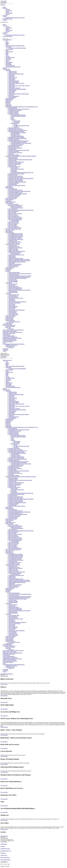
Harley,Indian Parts (10, 199)
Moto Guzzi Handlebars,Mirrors (15, 219)
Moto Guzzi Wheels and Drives (14, 227)
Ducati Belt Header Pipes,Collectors (18, 132)
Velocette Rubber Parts (13, 292)
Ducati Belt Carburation (13, 112)
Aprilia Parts (8, 70)
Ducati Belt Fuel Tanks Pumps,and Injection (17, 138)
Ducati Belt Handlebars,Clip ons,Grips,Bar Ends (21, 143)
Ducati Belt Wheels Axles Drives (15, 152)
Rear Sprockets (17, 122)
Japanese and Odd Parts (11, 315)
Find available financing (5, 859)
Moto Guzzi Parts (9, 203)
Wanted (7, 11)
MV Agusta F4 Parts (10, 230)
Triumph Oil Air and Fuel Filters (15, 264)
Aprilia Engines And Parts (13, 80)
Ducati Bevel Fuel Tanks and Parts (15, 179)
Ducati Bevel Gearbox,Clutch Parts (15, 180)
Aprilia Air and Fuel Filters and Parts (16, 73)
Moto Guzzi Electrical (12, 214)
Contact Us (5, 15)
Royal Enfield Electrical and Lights (15, 234)
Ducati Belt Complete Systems (17, 136)
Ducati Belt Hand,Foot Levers (17, 144)
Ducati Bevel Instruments (13, 183)
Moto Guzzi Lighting (12, 224)
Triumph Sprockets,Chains (13, 265)
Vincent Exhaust (11, 304)
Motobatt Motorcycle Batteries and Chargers (12, 338)
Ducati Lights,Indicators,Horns (17, 169)
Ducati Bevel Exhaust (12, 174)
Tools (4, 342)
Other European (9, 62)
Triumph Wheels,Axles (13, 266)
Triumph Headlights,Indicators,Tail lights (16, 261)
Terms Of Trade (9, 12)
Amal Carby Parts (9, 322)
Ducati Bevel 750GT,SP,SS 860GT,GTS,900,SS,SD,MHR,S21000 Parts (21, 156)
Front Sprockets (17, 120)
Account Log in (4, 855)
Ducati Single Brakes (12, 189)
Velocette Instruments (12, 291)
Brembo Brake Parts (10, 98)
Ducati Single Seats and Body (14, 194)
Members (5, 19)
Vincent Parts (8, 293)
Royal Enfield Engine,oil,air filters (15, 233)
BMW (7, 44)
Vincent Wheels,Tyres (12, 313)
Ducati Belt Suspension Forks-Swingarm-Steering (18, 150)
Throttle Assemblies (15, 220)
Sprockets (13, 119)
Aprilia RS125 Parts (12, 72)
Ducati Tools (11, 153)
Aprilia (7, 42)
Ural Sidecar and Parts (13, 280)
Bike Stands (8, 270)
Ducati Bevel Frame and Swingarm (15, 177)
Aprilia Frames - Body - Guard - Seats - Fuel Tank (18, 85)
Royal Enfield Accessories (13, 243)
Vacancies (8, 14)
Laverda (7, 56)
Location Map (9, 10)
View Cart (3, 4)
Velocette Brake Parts (12, 284)
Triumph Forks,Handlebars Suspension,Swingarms (18, 259)
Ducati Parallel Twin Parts (11, 198)
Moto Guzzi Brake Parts (13, 211)
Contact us (3, 846)
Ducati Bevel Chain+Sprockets (14, 163)
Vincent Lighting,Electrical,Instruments (16, 309)
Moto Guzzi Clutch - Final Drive (15, 213)
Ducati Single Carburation (13, 196)
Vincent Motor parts (12, 311)
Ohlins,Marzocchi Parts (10, 201)
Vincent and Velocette (10, 65)
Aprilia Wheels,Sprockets (13, 96)
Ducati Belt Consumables (13, 113)
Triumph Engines (12, 255)
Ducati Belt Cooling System (14, 127)
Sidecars (5, 68)
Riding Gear (8, 327)
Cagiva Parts (8, 104)
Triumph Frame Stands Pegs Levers (15, 258)
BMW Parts (8, 102)
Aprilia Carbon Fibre (12, 77)
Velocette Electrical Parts (13, 286)
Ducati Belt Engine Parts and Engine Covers (17, 130)
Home (4, 7)
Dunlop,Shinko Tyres (10, 346)
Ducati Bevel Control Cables (14, 164)
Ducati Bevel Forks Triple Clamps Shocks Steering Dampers (20, 178)
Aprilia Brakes (11, 75)
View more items (4, 684)
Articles (4, 16)
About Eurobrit (4, 844)
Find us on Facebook (5, 857)
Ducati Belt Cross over (15, 134)
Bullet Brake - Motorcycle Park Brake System (12, 332)
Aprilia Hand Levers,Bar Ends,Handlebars (17, 48)
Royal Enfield (9, 64)
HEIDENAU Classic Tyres (11, 345)
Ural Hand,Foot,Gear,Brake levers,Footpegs (17, 278)
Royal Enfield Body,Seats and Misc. (15, 239)
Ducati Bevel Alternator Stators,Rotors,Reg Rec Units (22, 172)
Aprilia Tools (11, 95)
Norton (7, 60)
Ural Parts (8, 271)
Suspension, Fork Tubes (8, 341)
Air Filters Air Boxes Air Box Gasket (21, 125)
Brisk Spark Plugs (9, 319)
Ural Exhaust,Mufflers (13, 281)
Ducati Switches (14, 167)
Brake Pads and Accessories (9, 333)
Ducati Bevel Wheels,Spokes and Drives (16, 185)
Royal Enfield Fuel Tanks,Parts (14, 238)
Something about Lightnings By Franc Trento (15, 17)
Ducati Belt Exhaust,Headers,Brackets (16, 131)
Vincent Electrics (11, 300)
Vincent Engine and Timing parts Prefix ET (17, 301)
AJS (7, 41)
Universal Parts (9, 268)
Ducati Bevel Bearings (13, 158)
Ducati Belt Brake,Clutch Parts (14, 110)
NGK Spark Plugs (9, 318)
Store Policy (5, 349)
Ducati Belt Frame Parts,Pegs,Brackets (16, 137)
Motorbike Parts (6, 69)
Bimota (7, 43)
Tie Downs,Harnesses (10, 326)
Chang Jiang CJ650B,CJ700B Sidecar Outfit (15, 45)
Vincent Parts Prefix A (13, 295)
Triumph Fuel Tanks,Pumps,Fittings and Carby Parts (19, 260)
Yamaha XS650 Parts (10, 320)
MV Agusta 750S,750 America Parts (13, 228)
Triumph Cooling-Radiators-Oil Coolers (16, 251)
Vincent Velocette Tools (13, 314)
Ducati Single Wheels (12, 197)
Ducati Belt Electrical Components (15, 129)
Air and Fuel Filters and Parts (17, 207)
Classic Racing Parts (10, 317)
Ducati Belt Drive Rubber (13, 154)
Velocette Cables (11, 285)
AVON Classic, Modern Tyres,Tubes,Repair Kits (13, 329)
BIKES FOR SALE (7, 39)
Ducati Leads (13, 170)
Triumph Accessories (12, 245)
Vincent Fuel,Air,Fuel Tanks (14, 302)
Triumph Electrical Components (15, 252)
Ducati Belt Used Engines (13, 151)
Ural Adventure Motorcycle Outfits (13, 66)
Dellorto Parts (8, 105)
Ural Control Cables (12, 279)
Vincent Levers (11, 308)
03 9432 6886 (3, 2)
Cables (12, 117)
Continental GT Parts (12, 240)
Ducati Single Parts (10, 187)
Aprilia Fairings (11, 84)
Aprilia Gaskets (11, 86)
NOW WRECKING (7, 324)
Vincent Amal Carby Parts (13, 294)
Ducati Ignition (14, 171)
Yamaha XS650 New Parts (13, 321)
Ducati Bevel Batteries (13, 157)
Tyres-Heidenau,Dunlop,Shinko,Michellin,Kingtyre (13, 344)
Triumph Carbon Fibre (13, 248)
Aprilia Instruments (12, 90)
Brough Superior (9, 99)
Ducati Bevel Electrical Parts (14, 166)
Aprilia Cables (11, 76)
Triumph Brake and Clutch (13, 246)
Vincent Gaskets (11, 305)
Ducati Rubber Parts (12, 184)
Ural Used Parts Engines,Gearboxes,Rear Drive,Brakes (19, 275)
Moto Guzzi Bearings (12, 208)
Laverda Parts (8, 200)
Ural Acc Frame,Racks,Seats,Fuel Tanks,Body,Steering (19, 273)
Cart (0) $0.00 (3, 356)
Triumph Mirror (11, 263)
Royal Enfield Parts (10, 232)
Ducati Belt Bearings (12, 107)
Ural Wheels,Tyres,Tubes (13, 274)
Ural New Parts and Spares (14, 272)
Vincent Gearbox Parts (13, 306)
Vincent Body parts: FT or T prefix (15, 298)
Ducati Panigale (9, 186)
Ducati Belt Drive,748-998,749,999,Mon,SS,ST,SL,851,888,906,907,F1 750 (22, 106)
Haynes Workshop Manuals (9, 335)
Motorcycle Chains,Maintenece (9, 339)
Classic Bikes (8, 46)
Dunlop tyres (11, 347)
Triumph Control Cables (13, 250)
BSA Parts (8, 103)
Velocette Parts (9, 282)
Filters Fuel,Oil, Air (15, 123)
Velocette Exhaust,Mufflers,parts (15, 288)
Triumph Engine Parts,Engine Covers (16, 254)
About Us (5, 8)
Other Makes (8, 63)
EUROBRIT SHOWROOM (6, 673)
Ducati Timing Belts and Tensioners (18, 116)
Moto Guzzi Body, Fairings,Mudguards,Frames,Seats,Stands (20, 210)
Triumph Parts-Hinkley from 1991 (13, 244)
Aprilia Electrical (11, 79)
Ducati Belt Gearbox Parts (13, 139)
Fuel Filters (16, 126)
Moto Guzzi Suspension (13, 226)
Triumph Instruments (15, 253)
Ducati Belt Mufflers (15, 133)
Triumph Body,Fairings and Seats (15, 247)
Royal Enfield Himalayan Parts (14, 241)
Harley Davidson (9, 51)
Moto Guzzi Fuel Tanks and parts (15, 218)
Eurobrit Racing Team (7, 18)
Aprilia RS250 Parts (12, 71)
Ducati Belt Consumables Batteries (18, 115)
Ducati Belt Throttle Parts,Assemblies (18, 142)
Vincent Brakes (11, 299)
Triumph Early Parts (10, 267)
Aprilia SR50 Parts (12, 97)
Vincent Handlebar (12, 307)
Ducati (7, 50)
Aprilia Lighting (11, 91)
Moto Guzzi (8, 58)
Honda (7, 52)
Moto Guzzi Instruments (13, 221)
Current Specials (6, 334)
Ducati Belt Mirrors (12, 149)
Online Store (3, 853)
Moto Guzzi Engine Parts (13, 216)
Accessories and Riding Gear (9, 325)
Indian (7, 53)
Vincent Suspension (12, 312)
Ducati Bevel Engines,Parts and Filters (16, 173)
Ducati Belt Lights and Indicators (15, 147)
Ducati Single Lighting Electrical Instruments (17, 193)
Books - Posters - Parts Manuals (9, 331)
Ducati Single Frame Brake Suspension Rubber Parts (19, 191)
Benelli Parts (8, 100)
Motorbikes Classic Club (6, 850)
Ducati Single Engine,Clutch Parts (15, 190)
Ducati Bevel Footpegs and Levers (15, 176)
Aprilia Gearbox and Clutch (14, 87)
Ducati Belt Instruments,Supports (15, 145)
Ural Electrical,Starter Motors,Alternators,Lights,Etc (19, 277)
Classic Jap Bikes (9, 49)
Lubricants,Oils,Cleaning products (10, 337)
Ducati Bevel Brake (12, 160)
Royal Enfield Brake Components (15, 237)
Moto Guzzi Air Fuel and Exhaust (15, 205)
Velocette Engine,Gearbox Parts (15, 287)
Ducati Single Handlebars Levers (15, 192)
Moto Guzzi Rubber (12, 225)
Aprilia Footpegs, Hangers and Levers (16, 83)
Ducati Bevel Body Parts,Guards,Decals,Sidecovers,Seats (20, 159)
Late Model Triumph (10, 57)
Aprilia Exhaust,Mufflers (13, 82)
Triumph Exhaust (12, 257)
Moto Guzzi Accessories (13, 204)
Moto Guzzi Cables (12, 212)
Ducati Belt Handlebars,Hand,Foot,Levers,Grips (18, 140)
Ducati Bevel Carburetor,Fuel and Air (16, 161)
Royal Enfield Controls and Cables (15, 235)
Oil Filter (15, 124)
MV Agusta (8, 59)
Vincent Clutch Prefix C (13, 297)
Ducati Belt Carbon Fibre (13, 111)
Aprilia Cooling (11, 78)
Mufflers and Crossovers (16, 206)
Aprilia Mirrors (11, 92)
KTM (7, 55)
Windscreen (5, 348)
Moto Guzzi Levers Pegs (13, 223)
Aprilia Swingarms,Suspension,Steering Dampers (18, 93)
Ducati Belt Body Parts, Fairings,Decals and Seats (18, 109)
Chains (12, 118)
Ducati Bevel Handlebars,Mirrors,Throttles (17, 181)
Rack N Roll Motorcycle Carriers (10, 340)
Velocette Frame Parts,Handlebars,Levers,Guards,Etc (19, 290)
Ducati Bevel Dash (12, 165)
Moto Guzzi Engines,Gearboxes (15, 217)
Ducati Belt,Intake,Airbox (13, 146)
